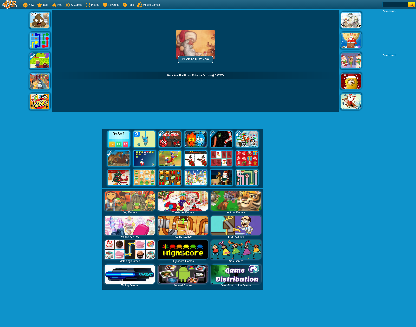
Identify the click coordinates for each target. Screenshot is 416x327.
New (31, 4)
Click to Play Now (195, 59)
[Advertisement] (15, 58)
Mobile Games (151, 4)
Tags (131, 4)
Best (45, 4)
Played (95, 4)
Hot (59, 4)
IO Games (76, 4)
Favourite (113, 4)
